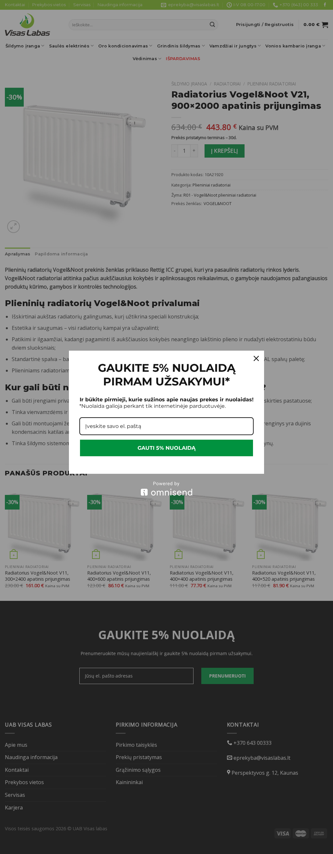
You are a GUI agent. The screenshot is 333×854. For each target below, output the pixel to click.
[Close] (256, 358)
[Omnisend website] (166, 488)
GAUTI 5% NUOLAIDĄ (166, 448)
